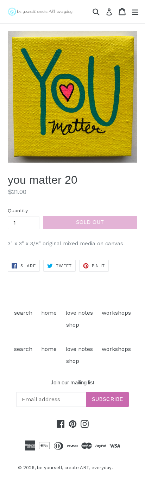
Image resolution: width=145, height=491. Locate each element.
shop (72, 324)
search (23, 312)
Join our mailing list (72, 382)
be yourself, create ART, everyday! (75, 467)
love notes (79, 312)
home (49, 312)
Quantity (18, 210)
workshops (116, 312)
